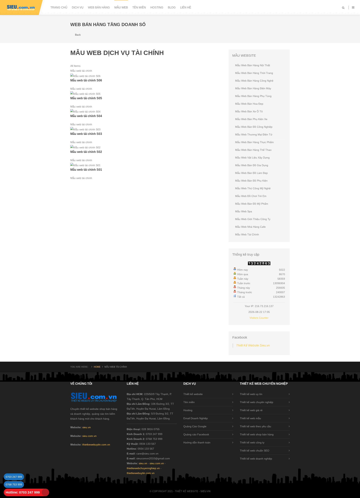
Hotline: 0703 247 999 (23, 492)
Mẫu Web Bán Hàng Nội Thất (252, 65)
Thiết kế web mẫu (250, 418)
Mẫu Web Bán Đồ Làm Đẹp (251, 172)
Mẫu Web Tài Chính (247, 234)
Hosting (187, 410)
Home (97, 367)
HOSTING (156, 7)
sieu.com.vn (89, 435)
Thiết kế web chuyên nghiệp (256, 402)
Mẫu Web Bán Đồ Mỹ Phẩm (251, 203)
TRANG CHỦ (58, 7)
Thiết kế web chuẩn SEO (254, 450)
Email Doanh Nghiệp (195, 418)
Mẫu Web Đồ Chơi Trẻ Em (250, 196)
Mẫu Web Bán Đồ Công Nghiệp (253, 126)
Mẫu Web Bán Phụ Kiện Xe (251, 119)
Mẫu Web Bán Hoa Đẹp (249, 103)
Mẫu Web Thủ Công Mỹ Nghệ (253, 188)
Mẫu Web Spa (243, 211)
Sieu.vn (205, 491)
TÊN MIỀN (139, 7)
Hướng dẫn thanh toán (196, 442)
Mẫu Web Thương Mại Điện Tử (253, 134)
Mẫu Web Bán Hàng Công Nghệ (254, 80)
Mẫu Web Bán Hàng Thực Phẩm (254, 142)
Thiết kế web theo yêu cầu (255, 426)
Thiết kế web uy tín (251, 394)
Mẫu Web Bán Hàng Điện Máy (253, 88)
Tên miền (189, 402)
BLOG (172, 7)
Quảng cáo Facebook (196, 434)
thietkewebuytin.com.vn (96, 444)
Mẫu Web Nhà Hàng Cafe (250, 226)
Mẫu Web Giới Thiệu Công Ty (252, 219)
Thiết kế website (193, 394)
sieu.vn (86, 427)
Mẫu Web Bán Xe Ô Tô (249, 111)
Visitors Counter (259, 317)
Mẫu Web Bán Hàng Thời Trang (254, 72)
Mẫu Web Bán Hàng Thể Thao (253, 149)
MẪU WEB (121, 7)
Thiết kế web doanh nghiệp (256, 458)
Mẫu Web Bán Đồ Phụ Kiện (251, 180)
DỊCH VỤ (77, 7)
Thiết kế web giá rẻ (251, 410)
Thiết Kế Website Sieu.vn (253, 345)
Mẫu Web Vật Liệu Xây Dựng (252, 157)
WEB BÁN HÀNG (99, 7)
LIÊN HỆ (185, 7)
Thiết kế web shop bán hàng (257, 434)
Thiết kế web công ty (252, 442)
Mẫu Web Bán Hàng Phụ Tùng (253, 96)
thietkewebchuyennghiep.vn (143, 468)
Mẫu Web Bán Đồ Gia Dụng (251, 165)
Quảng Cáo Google (194, 426)
